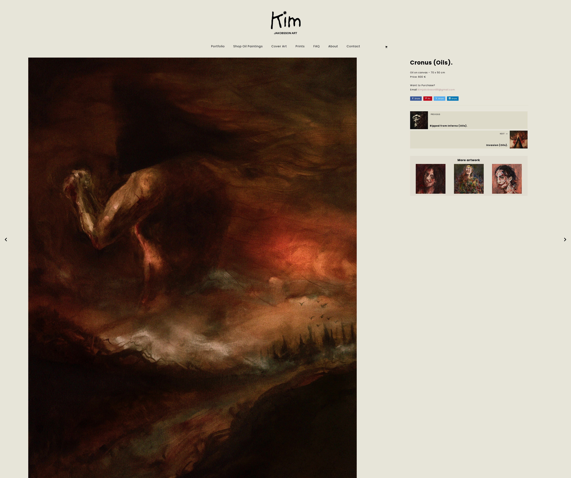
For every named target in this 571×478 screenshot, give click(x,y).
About (333, 46)
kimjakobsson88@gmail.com (436, 89)
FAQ (316, 46)
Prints (300, 46)
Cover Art (279, 46)
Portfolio (218, 46)
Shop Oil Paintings (248, 46)
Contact (353, 46)
